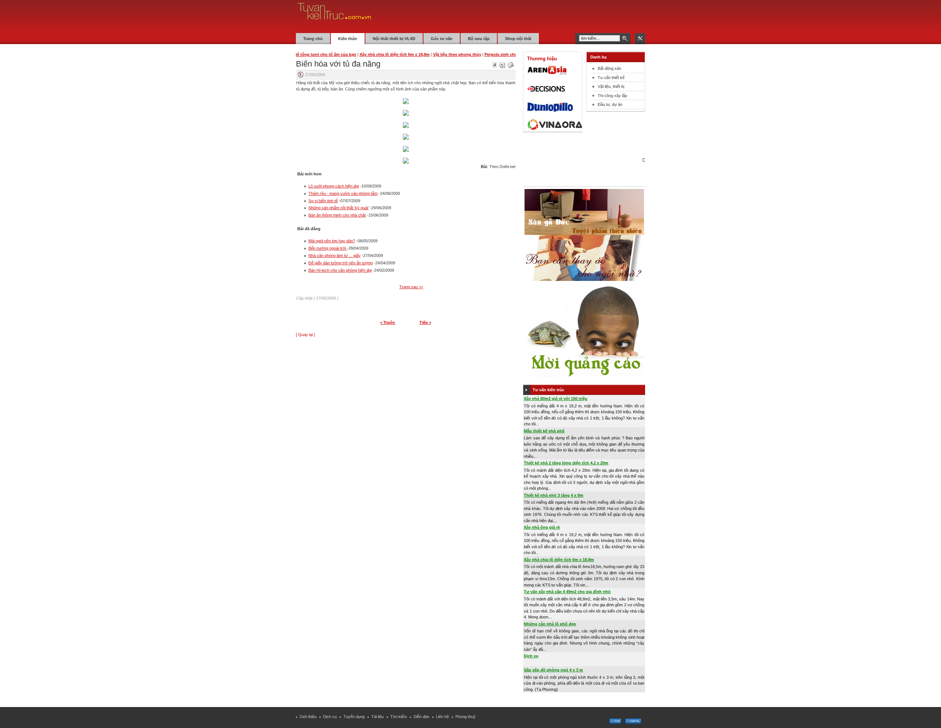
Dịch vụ (531, 656)
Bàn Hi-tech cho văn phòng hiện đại (340, 270)
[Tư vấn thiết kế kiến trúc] (334, 16)
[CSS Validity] (616, 722)
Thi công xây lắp (612, 95)
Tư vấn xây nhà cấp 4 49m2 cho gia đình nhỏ (567, 591)
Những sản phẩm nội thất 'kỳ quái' (338, 208)
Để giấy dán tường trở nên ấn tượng (340, 263)
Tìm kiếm (398, 716)
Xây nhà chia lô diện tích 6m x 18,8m (559, 559)
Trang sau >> (411, 287)
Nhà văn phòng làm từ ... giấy (334, 255)
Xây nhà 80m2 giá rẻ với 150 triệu (555, 398)
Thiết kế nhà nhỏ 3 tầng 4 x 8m (553, 495)
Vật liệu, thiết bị (611, 86)
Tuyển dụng (354, 716)
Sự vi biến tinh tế (323, 201)
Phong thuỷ (465, 716)
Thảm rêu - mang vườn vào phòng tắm (343, 193)
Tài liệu (377, 716)
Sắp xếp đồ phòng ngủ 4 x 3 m (553, 670)
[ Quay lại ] (305, 334)
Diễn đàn (421, 716)
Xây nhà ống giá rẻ (542, 527)
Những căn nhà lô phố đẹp (550, 624)
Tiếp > (425, 322)
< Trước (387, 322)
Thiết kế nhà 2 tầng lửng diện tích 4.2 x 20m (566, 463)
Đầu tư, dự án (610, 104)
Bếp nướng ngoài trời (327, 248)
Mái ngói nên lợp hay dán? (331, 241)
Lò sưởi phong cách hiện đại (333, 186)
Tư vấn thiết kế (611, 77)
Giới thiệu (308, 716)
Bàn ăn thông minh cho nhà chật (337, 215)
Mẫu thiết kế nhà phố (544, 431)
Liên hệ (442, 716)
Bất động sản (609, 68)
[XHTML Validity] (633, 722)
